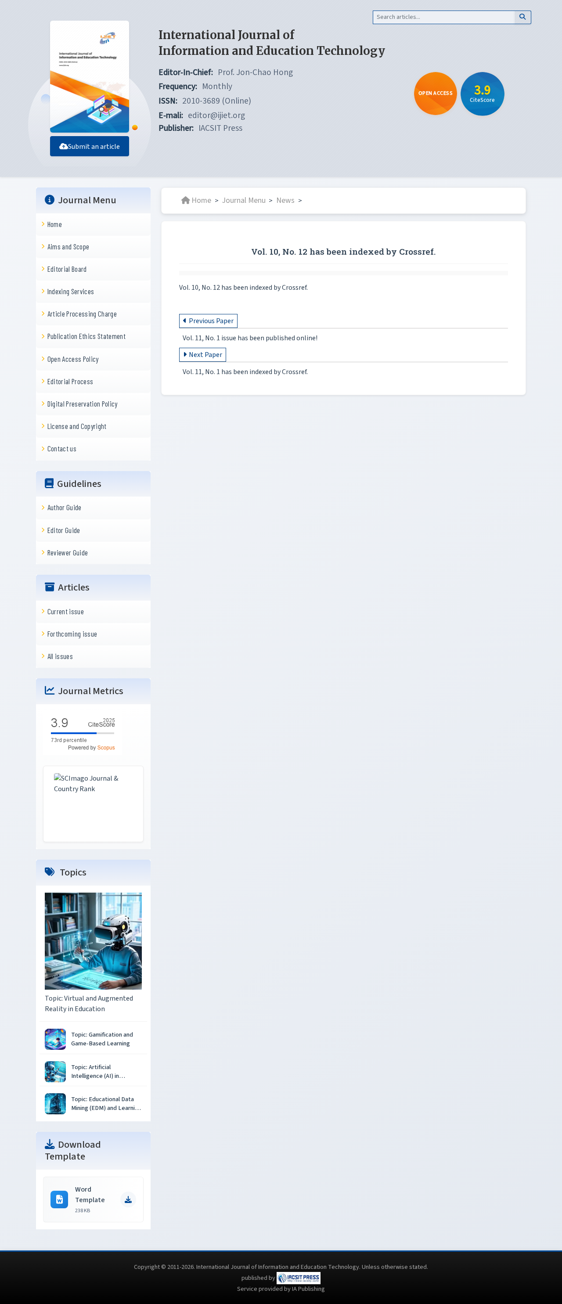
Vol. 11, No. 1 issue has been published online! (250, 338)
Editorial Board (67, 268)
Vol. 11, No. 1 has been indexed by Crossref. (245, 372)
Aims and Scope (68, 246)
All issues (60, 656)
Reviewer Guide (67, 552)
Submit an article (94, 146)
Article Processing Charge (82, 313)
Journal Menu (244, 200)
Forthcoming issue (72, 633)
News (285, 200)
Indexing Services (70, 291)
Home (54, 224)
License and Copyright (77, 425)
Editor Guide (63, 530)
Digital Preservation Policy (82, 403)
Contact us (61, 448)
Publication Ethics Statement (86, 335)
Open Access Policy (73, 358)
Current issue (65, 611)
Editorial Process (70, 381)
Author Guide (64, 507)
